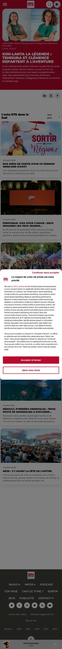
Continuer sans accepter (45, 272)
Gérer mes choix (31, 370)
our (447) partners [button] (18, 286)
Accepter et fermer (31, 360)
